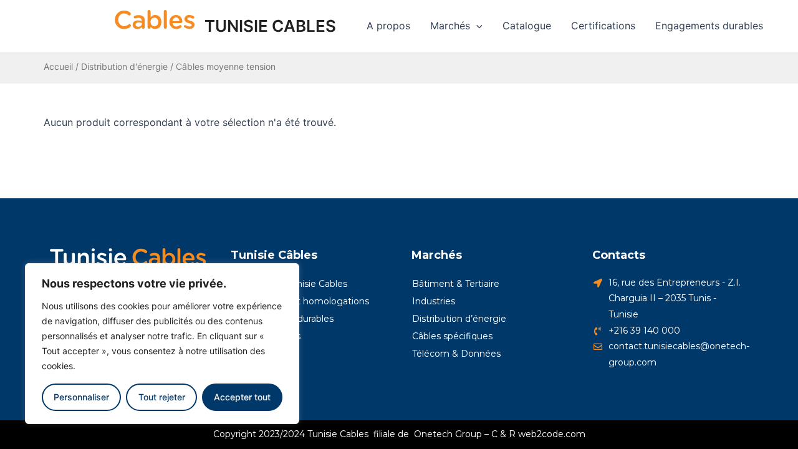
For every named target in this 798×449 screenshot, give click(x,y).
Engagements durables (709, 25)
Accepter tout (242, 397)
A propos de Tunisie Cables (289, 283)
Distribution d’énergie (459, 318)
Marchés (450, 25)
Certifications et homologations (300, 301)
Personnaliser (81, 397)
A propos (388, 25)
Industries (433, 301)
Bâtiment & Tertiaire (455, 283)
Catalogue (526, 25)
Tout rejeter (161, 397)
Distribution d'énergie (124, 66)
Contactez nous (265, 336)
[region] (162, 343)
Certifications (603, 25)
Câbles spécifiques (452, 336)
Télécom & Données (456, 353)
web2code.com (551, 434)
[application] (476, 26)
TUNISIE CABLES (270, 26)
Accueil (58, 66)
